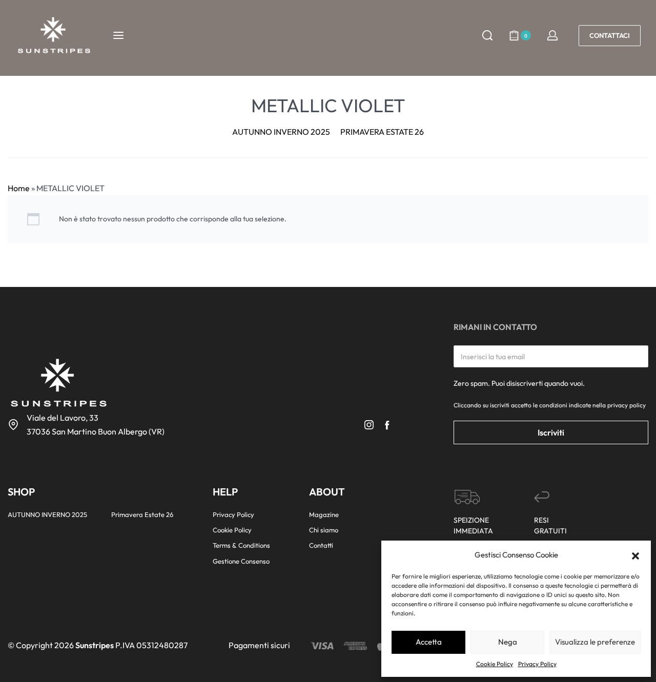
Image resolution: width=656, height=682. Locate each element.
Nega (507, 642)
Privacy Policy (537, 664)
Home (19, 188)
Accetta (429, 642)
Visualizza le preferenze (595, 642)
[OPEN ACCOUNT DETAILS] (552, 35)
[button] (635, 555)
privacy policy (626, 405)
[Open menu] (118, 35)
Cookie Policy (494, 664)
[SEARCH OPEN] (487, 35)
